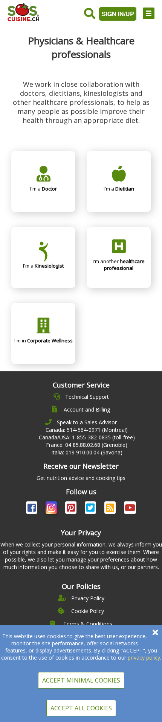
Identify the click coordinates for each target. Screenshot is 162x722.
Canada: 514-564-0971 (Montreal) (87, 429)
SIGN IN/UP (118, 13)
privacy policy (144, 657)
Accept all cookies (81, 708)
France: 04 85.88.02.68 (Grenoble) (86, 444)
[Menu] (148, 13)
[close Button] (155, 633)
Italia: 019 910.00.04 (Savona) (86, 452)
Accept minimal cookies (81, 680)
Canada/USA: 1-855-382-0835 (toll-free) (87, 437)
